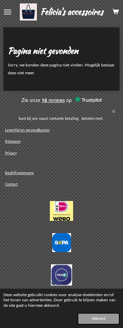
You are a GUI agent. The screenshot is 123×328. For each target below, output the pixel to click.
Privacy (11, 153)
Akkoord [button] (98, 319)
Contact (11, 184)
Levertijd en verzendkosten (27, 130)
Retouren (12, 142)
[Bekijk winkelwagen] (115, 12)
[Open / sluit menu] (7, 12)
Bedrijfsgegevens (19, 173)
